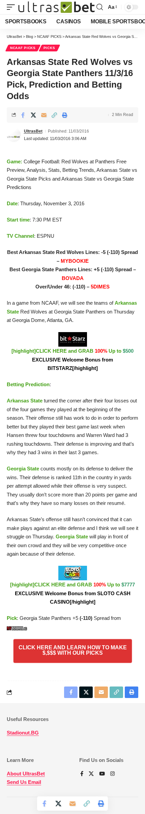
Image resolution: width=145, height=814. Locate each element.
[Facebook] (81, 774)
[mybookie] (18, 627)
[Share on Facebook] (23, 115)
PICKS (49, 48)
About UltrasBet (26, 773)
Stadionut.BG (23, 733)
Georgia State (23, 468)
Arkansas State (24, 400)
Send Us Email (24, 782)
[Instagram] (112, 774)
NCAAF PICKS (23, 48)
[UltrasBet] (56, 7)
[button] (12, 7)
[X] (91, 774)
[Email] (44, 115)
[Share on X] (33, 115)
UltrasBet (33, 131)
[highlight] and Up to (72, 359)
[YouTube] (102, 774)
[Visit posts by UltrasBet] (14, 135)
